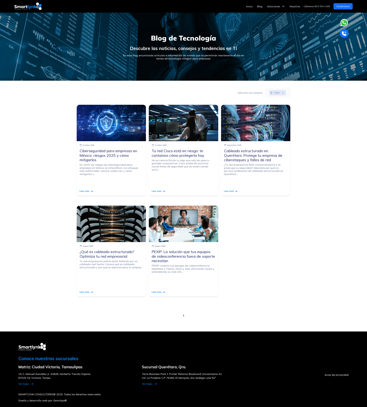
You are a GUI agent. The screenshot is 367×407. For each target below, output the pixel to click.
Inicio (249, 6)
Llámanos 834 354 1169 (317, 6)
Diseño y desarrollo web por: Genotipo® (42, 400)
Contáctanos (343, 6)
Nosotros (294, 6)
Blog (259, 6)
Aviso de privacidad (337, 374)
